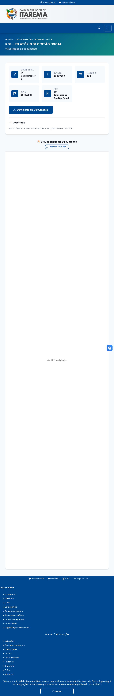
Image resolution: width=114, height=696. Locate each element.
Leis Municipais (12, 658)
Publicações (11, 649)
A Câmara (10, 595)
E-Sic (7, 670)
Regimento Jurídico (14, 615)
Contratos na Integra (15, 645)
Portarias (9, 662)
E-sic (7, 603)
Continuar (57, 691)
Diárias (8, 654)
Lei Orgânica (11, 607)
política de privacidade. (89, 684)
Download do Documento (32, 109)
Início (10, 39)
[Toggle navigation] (108, 28)
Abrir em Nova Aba (58, 146)
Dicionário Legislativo (15, 619)
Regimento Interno (14, 611)
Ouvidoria (9, 599)
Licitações (10, 641)
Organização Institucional (17, 628)
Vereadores (11, 624)
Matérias (9, 674)
